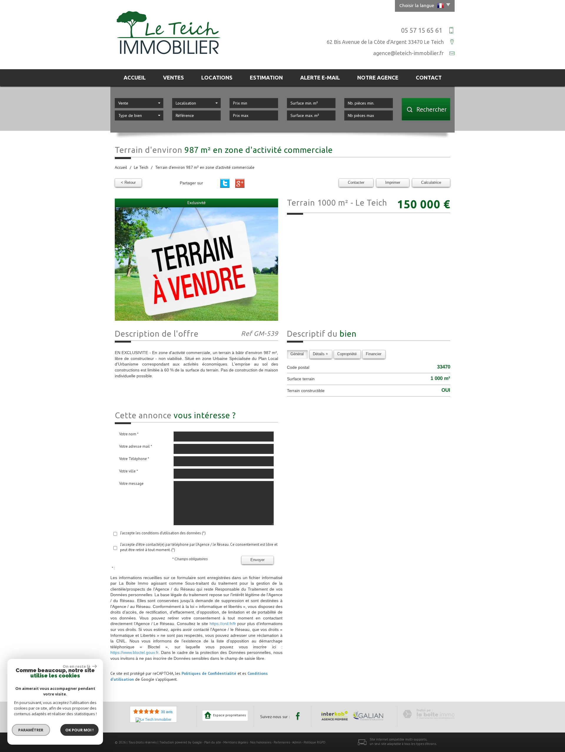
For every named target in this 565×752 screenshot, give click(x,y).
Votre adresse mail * (135, 446)
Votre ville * (128, 471)
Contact (429, 77)
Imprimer (392, 183)
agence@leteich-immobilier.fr (408, 53)
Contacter (356, 183)
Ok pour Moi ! (79, 730)
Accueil (135, 77)
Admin (296, 742)
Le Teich (141, 167)
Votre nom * (129, 434)
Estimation (266, 77)
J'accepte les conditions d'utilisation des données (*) (163, 533)
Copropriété (347, 354)
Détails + (320, 354)
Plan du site (212, 742)
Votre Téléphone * (134, 458)
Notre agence (377, 77)
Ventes (173, 77)
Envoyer (257, 560)
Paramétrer (31, 730)
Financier (373, 354)
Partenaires (282, 742)
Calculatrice (431, 183)
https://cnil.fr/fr (223, 623)
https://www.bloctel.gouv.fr (134, 652)
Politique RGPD (314, 742)
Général (297, 354)
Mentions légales (235, 742)
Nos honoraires (260, 742)
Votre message (131, 483)
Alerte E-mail (320, 77)
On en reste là (77, 666)
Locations (216, 77)
